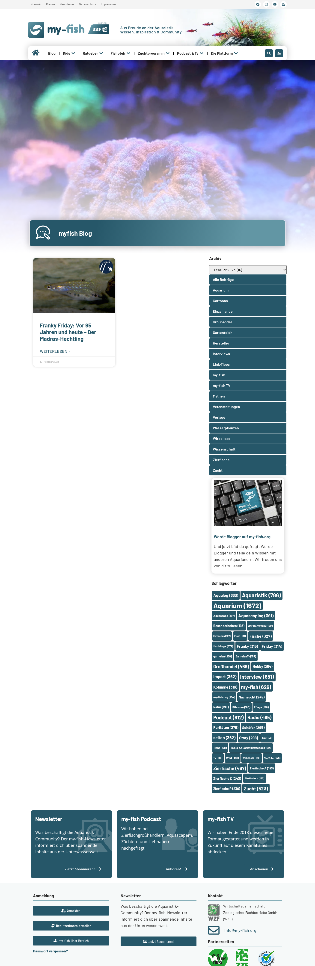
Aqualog (225, 595)
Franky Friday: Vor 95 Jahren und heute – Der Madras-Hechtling (68, 332)
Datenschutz (87, 4)
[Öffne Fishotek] (128, 53)
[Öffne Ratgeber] (101, 53)
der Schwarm (260, 626)
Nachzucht (251, 697)
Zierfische (229, 768)
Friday (272, 646)
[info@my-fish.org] (214, 930)
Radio (259, 717)
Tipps (220, 747)
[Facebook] (258, 4)
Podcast (228, 717)
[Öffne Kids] (73, 53)
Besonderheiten (228, 626)
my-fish (256, 687)
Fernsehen (222, 635)
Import (224, 676)
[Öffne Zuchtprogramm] (168, 53)
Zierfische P (226, 788)
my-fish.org (224, 697)
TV (217, 757)
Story (248, 737)
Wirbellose (251, 757)
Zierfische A (262, 768)
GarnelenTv (246, 656)
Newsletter (66, 4)
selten (224, 737)
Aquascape (224, 616)
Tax (267, 737)
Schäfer (253, 727)
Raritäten (225, 727)
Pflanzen (241, 707)
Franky (247, 646)
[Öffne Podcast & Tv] (201, 53)
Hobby (262, 666)
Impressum (108, 4)
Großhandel (231, 666)
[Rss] (283, 4)
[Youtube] (275, 4)
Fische (261, 636)
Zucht (256, 788)
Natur (221, 707)
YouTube (272, 758)
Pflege (261, 707)
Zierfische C (227, 778)
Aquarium (237, 605)
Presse (50, 4)
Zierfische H (254, 778)
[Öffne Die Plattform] (236, 53)
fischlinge (223, 646)
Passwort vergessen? (50, 951)
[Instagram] (266, 4)
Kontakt (36, 4)
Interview (257, 677)
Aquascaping (256, 615)
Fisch (240, 635)
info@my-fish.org (240, 930)
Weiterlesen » (55, 351)
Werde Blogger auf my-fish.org (242, 536)
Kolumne (225, 687)
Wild (232, 758)
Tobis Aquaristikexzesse (250, 748)
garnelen (222, 656)
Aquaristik (261, 595)
